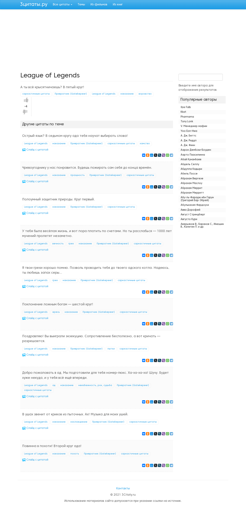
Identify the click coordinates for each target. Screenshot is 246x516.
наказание (127, 94)
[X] (155, 155)
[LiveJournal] (159, 155)
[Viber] (163, 155)
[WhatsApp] (167, 155)
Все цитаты (61, 4)
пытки (111, 349)
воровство (145, 94)
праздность (77, 175)
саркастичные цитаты (36, 94)
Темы (81, 4)
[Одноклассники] (147, 155)
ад (53, 385)
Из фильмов (98, 4)
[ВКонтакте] (143, 155)
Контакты (123, 488)
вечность (58, 244)
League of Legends (103, 94)
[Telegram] (171, 155)
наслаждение (78, 422)
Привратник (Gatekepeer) (71, 94)
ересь (56, 312)
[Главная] (35, 4)
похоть (74, 454)
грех (71, 244)
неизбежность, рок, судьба (95, 385)
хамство (145, 144)
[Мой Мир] (151, 155)
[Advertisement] (123, 40)
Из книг (118, 4)
